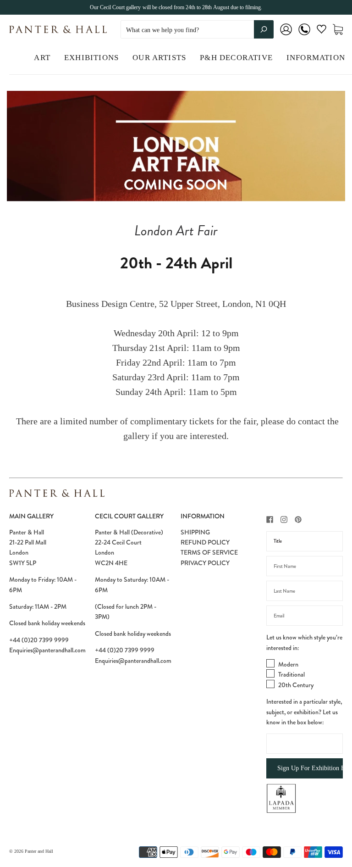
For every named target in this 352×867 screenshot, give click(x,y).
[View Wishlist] (321, 31)
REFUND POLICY (205, 542)
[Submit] (264, 29)
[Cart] (338, 29)
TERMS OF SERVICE (209, 552)
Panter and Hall (39, 851)
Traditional (291, 674)
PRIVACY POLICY (205, 562)
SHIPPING (195, 532)
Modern (288, 664)
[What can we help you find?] (197, 30)
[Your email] (304, 616)
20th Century (296, 684)
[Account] (286, 35)
